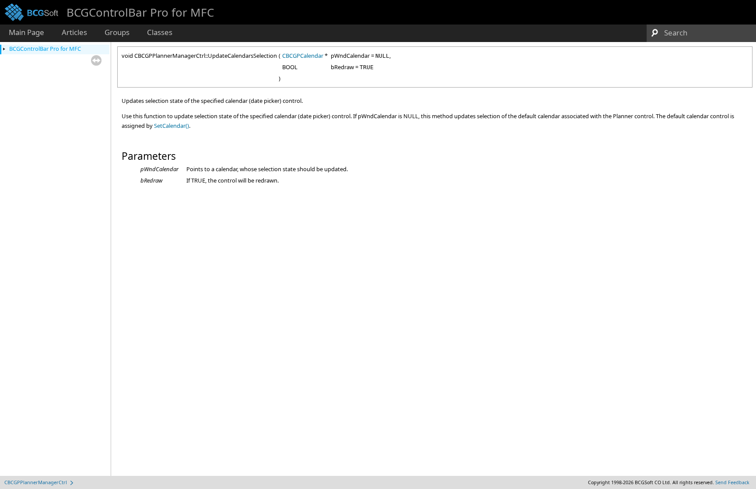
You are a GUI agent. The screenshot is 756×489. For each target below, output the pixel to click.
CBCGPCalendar (302, 56)
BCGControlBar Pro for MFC (45, 49)
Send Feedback (732, 482)
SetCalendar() (171, 126)
